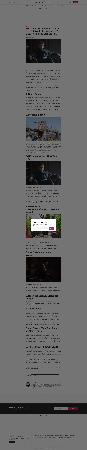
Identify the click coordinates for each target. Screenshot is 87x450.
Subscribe (51, 228)
